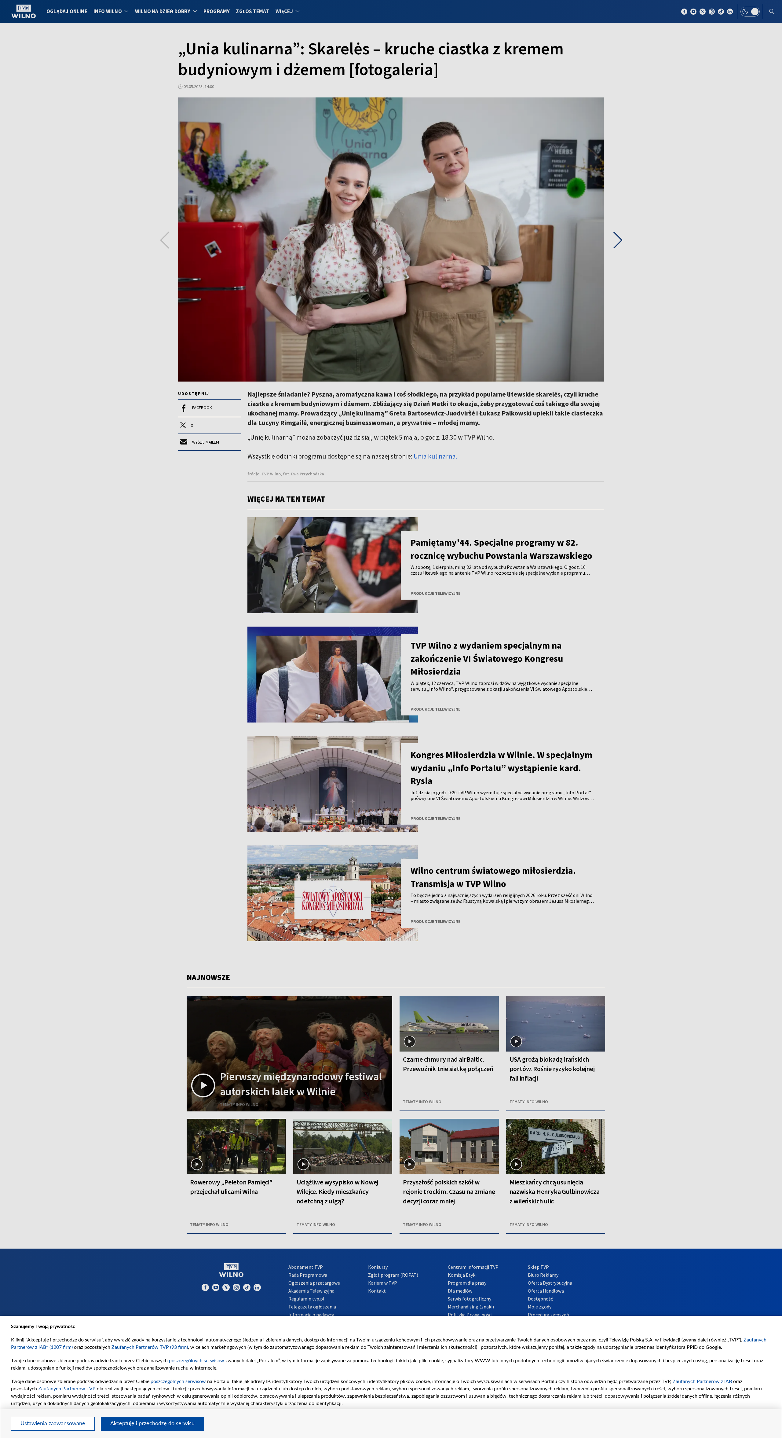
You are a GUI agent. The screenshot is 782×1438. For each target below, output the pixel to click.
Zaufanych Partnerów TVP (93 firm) (149, 1347)
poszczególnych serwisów (196, 1360)
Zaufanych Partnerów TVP (67, 1388)
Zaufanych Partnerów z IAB (702, 1381)
